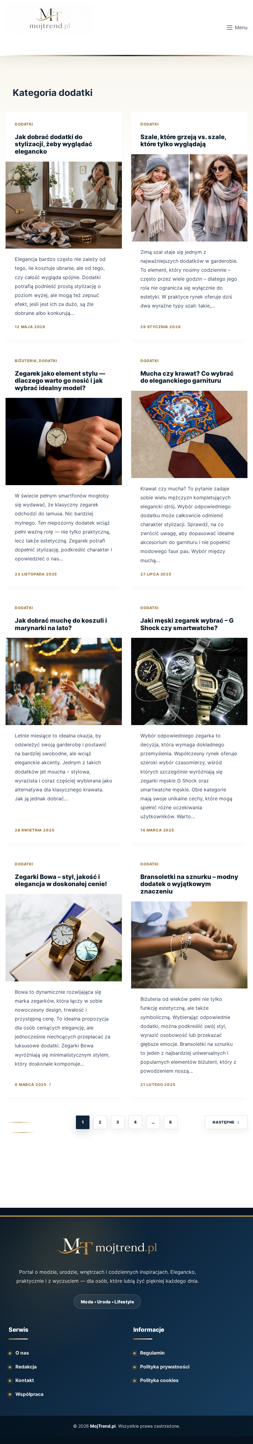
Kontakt (24, 1380)
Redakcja (26, 1367)
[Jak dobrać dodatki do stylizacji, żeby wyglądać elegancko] (64, 205)
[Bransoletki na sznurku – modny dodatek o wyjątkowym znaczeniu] (189, 945)
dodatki (24, 124)
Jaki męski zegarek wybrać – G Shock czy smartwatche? (187, 624)
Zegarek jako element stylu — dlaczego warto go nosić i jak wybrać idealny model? (60, 381)
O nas (22, 1353)
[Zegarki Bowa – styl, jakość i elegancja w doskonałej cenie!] (64, 937)
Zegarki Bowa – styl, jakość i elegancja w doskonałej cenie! (61, 880)
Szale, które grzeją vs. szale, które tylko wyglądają (183, 140)
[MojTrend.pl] (107, 1246)
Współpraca (29, 1394)
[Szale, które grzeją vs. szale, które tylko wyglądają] (189, 197)
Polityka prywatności (164, 1367)
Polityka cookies (159, 1380)
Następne (223, 1122)
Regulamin (152, 1353)
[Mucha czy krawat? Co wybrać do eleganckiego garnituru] (189, 434)
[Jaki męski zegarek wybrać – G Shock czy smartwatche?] (189, 681)
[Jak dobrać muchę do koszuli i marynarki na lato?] (64, 681)
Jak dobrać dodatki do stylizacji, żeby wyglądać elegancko (53, 144)
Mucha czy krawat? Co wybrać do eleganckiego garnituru (187, 377)
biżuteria (26, 360)
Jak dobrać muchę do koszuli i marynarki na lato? (61, 624)
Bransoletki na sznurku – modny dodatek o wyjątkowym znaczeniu (189, 884)
